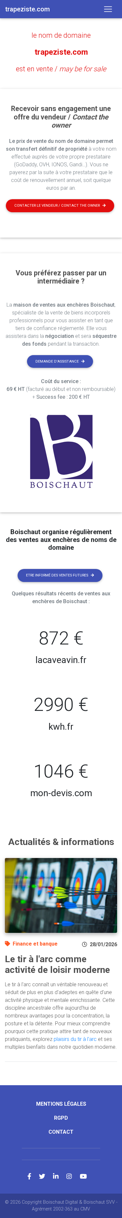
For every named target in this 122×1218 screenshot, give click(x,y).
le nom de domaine (61, 35)
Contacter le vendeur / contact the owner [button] (57, 205)
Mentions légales (61, 1104)
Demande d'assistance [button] (57, 361)
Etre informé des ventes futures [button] (57, 575)
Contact (61, 1132)
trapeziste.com (61, 52)
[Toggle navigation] (108, 9)
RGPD (61, 1118)
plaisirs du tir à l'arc (75, 1039)
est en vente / (61, 69)
